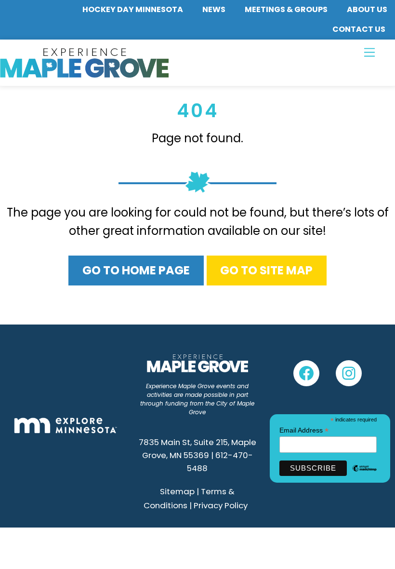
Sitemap (177, 491)
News (213, 9)
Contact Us (358, 29)
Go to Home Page (136, 270)
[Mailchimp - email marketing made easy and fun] (364, 474)
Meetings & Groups (286, 9)
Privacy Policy (221, 505)
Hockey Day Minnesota (132, 9)
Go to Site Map (266, 270)
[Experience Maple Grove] (84, 73)
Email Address (304, 430)
